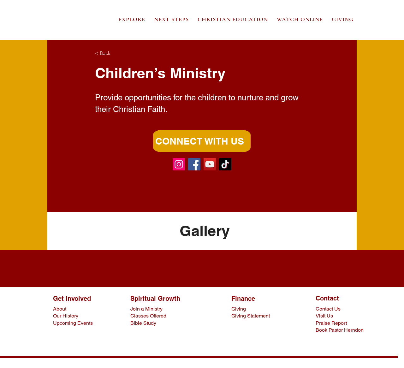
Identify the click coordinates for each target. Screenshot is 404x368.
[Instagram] (179, 164)
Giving (238, 309)
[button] (131, 19)
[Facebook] (194, 164)
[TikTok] (225, 164)
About (59, 309)
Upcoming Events (73, 323)
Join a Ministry (146, 309)
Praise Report (331, 323)
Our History (65, 316)
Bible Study (143, 323)
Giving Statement (250, 316)
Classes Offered (148, 316)
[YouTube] (210, 164)
